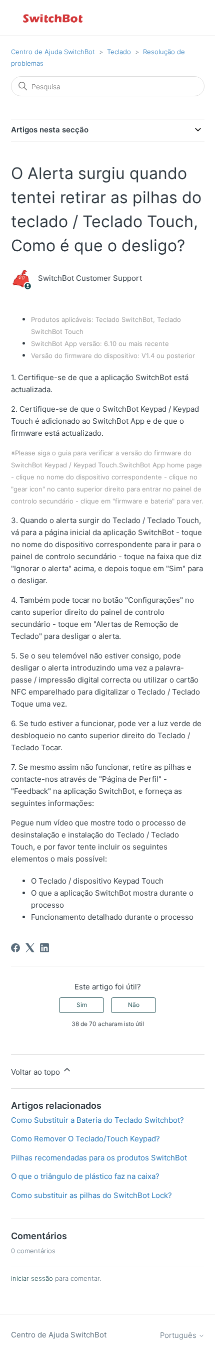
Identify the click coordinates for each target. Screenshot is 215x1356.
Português (179, 1335)
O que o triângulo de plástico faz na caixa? (85, 1176)
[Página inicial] (53, 18)
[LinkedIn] (44, 947)
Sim (81, 1004)
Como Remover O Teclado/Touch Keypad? (85, 1138)
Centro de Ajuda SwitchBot (53, 52)
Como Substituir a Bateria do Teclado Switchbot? (97, 1120)
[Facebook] (15, 947)
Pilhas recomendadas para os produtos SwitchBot (99, 1157)
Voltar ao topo (36, 1072)
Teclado (119, 52)
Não (134, 1004)
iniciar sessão (32, 1278)
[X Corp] (30, 947)
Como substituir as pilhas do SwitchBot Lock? (91, 1195)
